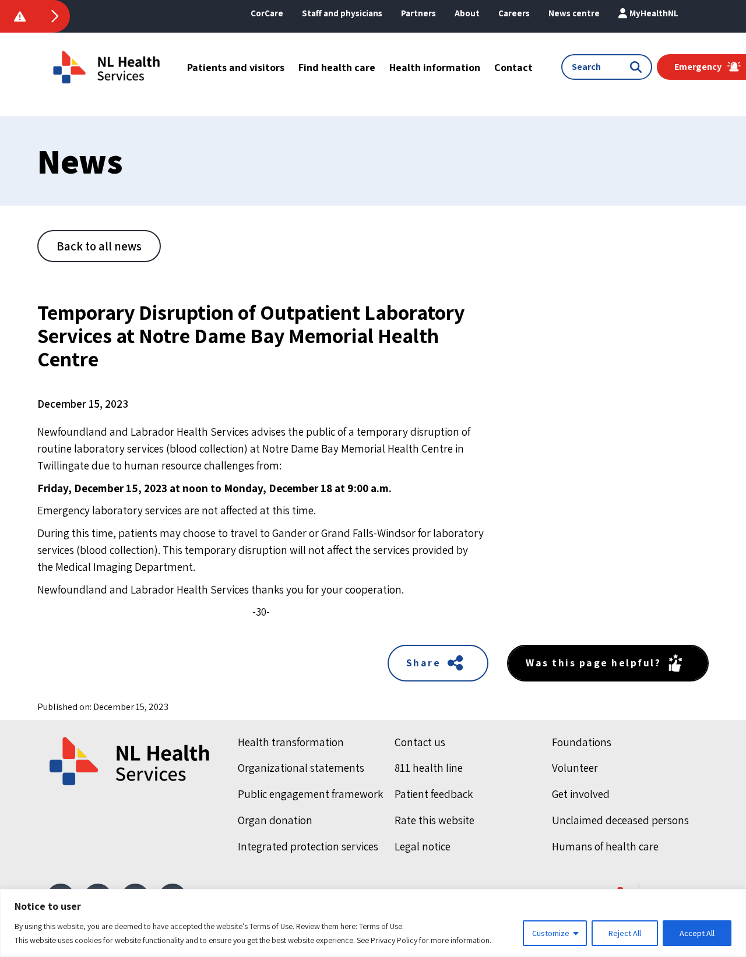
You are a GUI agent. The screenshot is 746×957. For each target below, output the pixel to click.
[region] (373, 923)
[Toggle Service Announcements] (55, 16)
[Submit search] (638, 67)
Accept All (697, 933)
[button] (467, 13)
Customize (550, 933)
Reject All (624, 933)
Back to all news (99, 246)
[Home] (130, 761)
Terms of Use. (381, 926)
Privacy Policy (394, 940)
